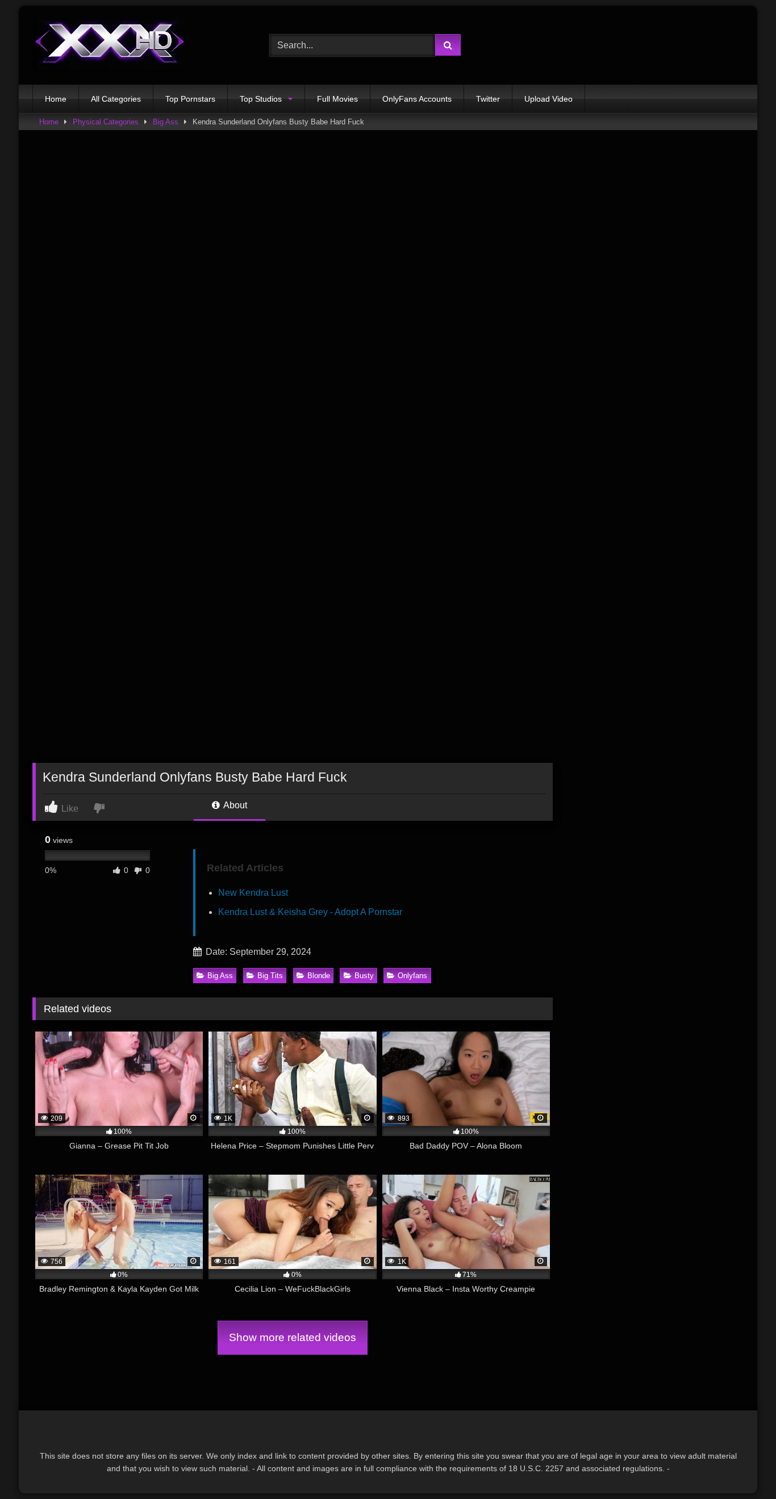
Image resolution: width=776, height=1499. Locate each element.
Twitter (488, 98)
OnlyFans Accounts (417, 98)
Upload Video (548, 98)
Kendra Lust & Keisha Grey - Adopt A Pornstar (310, 912)
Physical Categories (106, 122)
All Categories (116, 98)
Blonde (318, 975)
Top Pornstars (190, 98)
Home (55, 98)
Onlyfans (412, 975)
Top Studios (261, 98)
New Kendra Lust (253, 892)
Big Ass (165, 122)
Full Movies (337, 98)
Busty (364, 975)
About (234, 805)
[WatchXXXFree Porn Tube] (110, 45)
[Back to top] (740, 1465)
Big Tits (270, 975)
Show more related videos (292, 1337)
